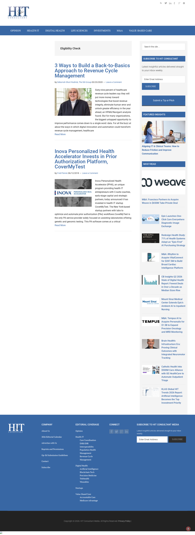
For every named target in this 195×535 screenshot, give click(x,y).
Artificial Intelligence (89, 469)
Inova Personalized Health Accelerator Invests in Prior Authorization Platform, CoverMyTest (86, 159)
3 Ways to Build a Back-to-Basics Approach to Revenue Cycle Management (92, 70)
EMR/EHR (84, 443)
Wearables (84, 481)
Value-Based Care (83, 494)
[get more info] (185, 3)
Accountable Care (87, 497)
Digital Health (82, 465)
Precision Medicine (88, 475)
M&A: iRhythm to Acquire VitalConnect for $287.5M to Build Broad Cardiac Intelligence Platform (172, 261)
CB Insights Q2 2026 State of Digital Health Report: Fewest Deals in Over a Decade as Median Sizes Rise (172, 283)
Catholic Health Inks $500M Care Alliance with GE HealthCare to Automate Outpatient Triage (172, 373)
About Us (46, 431)
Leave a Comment (114, 82)
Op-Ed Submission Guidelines (55, 455)
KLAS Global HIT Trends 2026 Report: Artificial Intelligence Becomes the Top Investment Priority (172, 396)
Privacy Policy (124, 521)
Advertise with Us (49, 443)
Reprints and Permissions (53, 449)
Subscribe (46, 467)
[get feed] (162, 3)
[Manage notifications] (188, 528)
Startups (79, 488)
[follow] (167, 3)
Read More (60, 134)
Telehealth (84, 478)
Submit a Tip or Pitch (163, 100)
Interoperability (87, 446)
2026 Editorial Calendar (52, 436)
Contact (45, 461)
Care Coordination (88, 440)
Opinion (79, 431)
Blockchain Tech (87, 472)
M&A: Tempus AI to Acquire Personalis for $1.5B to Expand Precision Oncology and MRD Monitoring (172, 325)
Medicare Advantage (89, 500)
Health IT (80, 436)
